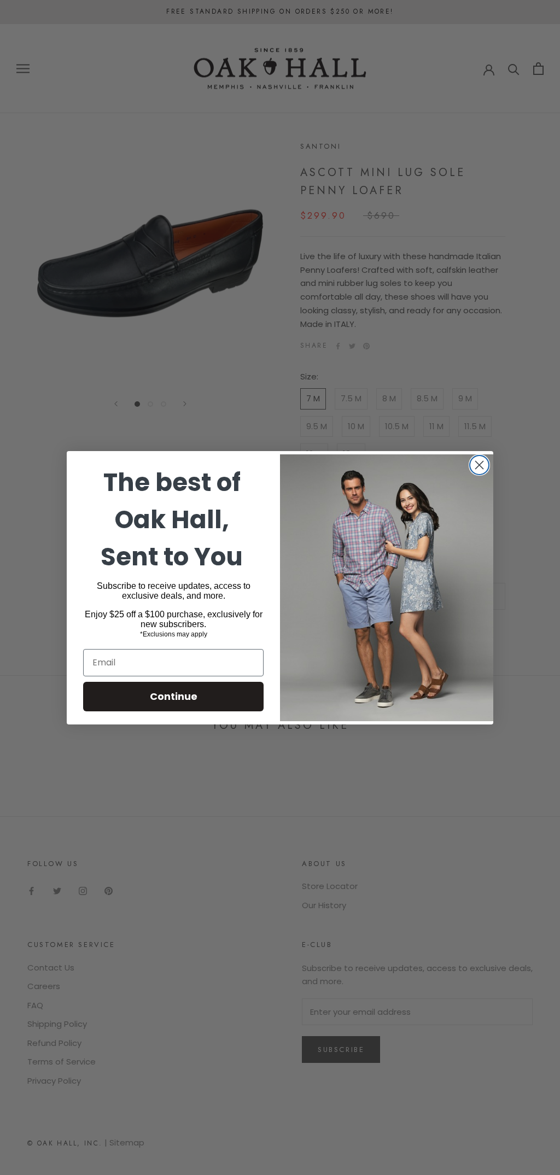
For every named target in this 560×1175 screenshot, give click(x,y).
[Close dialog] (479, 465)
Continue (173, 696)
